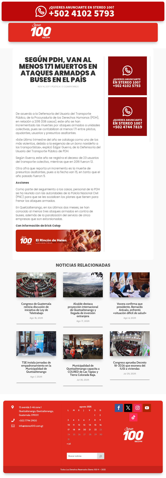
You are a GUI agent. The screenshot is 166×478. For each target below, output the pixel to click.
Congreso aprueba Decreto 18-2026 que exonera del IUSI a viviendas (129, 365)
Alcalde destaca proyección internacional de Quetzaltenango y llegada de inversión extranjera (83, 310)
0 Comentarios (70, 86)
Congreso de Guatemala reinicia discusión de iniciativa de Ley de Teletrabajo (36, 308)
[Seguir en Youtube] (147, 408)
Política (56, 86)
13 (84, 425)
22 (95, 429)
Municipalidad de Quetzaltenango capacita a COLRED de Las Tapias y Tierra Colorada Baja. (83, 370)
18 (74, 429)
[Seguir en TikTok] (133, 417)
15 (95, 425)
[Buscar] (100, 456)
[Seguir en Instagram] (137, 408)
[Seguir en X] (128, 408)
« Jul (69, 443)
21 (90, 429)
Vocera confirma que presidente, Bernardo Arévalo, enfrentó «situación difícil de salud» (129, 308)
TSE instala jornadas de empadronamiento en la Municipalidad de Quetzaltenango (36, 367)
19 (79, 429)
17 (69, 429)
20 (84, 429)
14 (90, 425)
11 (74, 425)
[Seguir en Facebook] (119, 408)
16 (100, 425)
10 (69, 425)
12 (79, 425)
